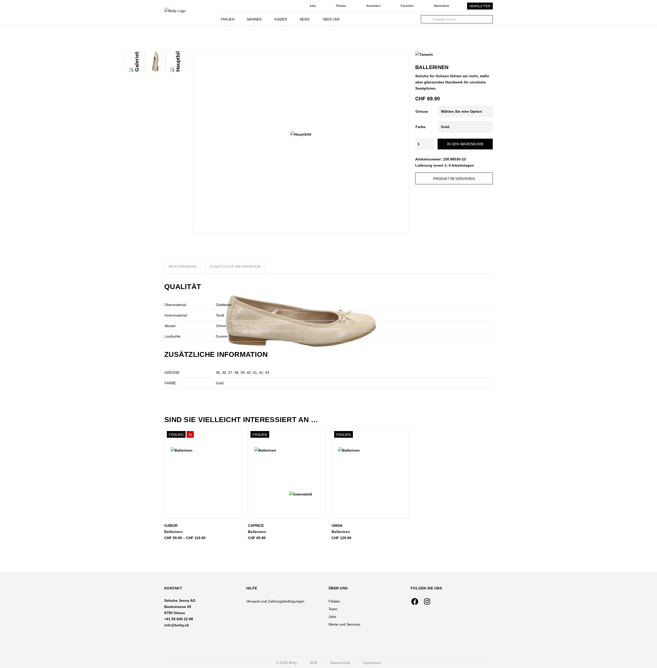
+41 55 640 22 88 (178, 619)
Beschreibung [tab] (183, 266)
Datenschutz (340, 663)
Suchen (427, 19)
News (305, 19)
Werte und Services (344, 624)
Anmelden (373, 6)
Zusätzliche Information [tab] (235, 266)
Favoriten (407, 6)
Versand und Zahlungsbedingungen (275, 601)
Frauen (227, 19)
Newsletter (479, 6)
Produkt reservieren (454, 179)
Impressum (372, 663)
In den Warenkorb (465, 144)
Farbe (421, 127)
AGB (313, 663)
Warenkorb (441, 6)
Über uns (331, 19)
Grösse (422, 111)
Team (332, 609)
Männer (254, 19)
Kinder (280, 19)
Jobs (312, 6)
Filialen (341, 6)
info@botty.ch (176, 625)
